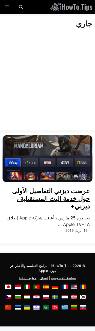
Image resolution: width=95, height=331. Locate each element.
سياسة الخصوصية (63, 278)
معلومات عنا (27, 278)
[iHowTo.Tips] (71, 7)
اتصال (44, 278)
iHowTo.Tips (61, 266)
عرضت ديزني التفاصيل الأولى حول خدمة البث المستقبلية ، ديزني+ (51, 198)
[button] (21, 7)
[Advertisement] (47, 80)
